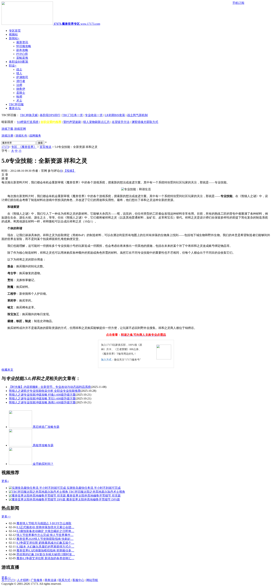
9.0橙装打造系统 (27, 122)
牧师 (19, 96)
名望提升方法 (121, 122)
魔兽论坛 (15, 108)
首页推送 (45, 146)
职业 (12, 65)
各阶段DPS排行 (50, 115)
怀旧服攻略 (23, 46)
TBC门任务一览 (72, 115)
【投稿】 (69, 170)
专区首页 (15, 30)
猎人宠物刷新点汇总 (96, 122)
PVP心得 (22, 53)
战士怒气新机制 (137, 115)
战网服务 (35, 135)
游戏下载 (7, 128)
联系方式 (64, 580)
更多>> (6, 516)
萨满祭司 (22, 77)
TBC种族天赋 (29, 115)
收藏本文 (7, 369)
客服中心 (78, 580)
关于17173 (8, 580)
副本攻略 (22, 50)
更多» (5, 481)
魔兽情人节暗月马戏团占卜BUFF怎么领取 (43, 523)
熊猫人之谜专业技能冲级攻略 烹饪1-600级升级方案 (42, 398)
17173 (5, 146)
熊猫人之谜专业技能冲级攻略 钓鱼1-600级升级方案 (42, 394)
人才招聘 (23, 580)
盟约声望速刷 (72, 122)
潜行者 (20, 81)
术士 (19, 100)
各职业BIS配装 (18, 61)
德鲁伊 (20, 88)
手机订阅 (238, 2)
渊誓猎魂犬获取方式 (145, 122)
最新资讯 (22, 42)
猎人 (19, 73)
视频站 (13, 34)
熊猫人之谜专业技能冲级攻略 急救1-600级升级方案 (42, 402)
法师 (19, 85)
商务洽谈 (50, 580)
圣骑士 (20, 92)
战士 (19, 69)
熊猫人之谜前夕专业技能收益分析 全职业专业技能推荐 (45, 390)
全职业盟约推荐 (51, 122)
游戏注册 (7, 135)
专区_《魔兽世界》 (23, 146)
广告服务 (37, 580)
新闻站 (14, 38)
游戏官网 (20, 128)
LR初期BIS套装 (115, 115)
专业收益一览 (94, 115)
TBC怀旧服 (16, 104)
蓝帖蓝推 (22, 57)
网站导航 (92, 580)
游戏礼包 (21, 135)
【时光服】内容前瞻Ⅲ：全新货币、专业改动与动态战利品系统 (50, 386)
